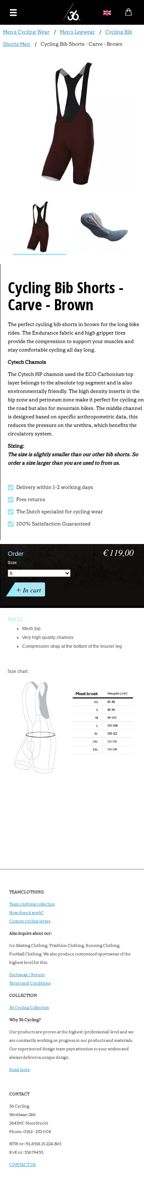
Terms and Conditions (30, 983)
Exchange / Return (27, 975)
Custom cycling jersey (30, 921)
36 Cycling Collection (29, 1007)
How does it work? (26, 913)
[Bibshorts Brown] (39, 227)
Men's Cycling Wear (26, 31)
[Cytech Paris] (104, 227)
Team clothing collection (32, 904)
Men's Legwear (77, 31)
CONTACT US (22, 1164)
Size (12, 562)
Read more (19, 1070)
